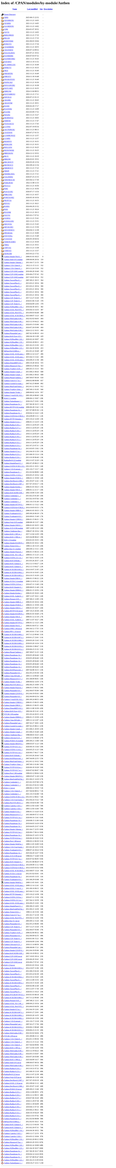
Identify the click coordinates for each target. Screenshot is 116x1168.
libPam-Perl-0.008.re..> (12, 351)
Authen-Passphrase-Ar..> (13, 655)
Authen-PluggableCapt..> (13, 333)
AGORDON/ (9, 26)
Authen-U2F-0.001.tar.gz (13, 959)
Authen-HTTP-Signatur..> (13, 419)
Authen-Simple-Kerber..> (13, 487)
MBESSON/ (8, 153)
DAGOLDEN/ (9, 53)
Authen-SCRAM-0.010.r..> (14, 646)
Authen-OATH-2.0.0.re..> (13, 584)
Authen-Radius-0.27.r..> (12, 428)
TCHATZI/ (8, 239)
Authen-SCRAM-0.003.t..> (14, 968)
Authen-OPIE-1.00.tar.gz (13, 629)
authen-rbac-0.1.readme (12, 549)
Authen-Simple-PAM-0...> (13, 478)
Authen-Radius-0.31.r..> (12, 440)
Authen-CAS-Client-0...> (13, 265)
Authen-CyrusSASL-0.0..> (13, 395)
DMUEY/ (7, 76)
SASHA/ (7, 218)
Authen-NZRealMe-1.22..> (14, 345)
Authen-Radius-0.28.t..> (12, 1101)
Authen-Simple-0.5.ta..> (12, 1009)
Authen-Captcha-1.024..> (13, 809)
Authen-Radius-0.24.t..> (12, 1068)
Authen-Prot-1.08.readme (13, 773)
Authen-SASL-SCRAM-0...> (14, 316)
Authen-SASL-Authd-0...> (13, 596)
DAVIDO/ (8, 62)
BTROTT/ (8, 44)
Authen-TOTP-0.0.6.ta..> (13, 838)
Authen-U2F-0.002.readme (13, 274)
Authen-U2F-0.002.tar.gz (13, 962)
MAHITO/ (8, 141)
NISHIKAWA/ (9, 174)
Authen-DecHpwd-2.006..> (14, 481)
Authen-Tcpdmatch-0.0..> (13, 513)
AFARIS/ (7, 23)
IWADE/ (7, 115)
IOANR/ (7, 112)
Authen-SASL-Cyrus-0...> (13, 888)
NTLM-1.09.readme (11, 714)
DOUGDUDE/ (9, 85)
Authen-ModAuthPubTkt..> (14, 779)
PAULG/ (7, 186)
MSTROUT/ (8, 165)
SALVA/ (7, 215)
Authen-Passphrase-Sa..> (13, 448)
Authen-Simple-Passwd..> (13, 552)
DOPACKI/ (8, 82)
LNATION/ (8, 133)
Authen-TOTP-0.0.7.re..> (13, 770)
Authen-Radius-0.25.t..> (12, 1092)
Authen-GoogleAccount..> (13, 383)
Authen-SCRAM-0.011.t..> (14, 1030)
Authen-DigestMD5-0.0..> (13, 363)
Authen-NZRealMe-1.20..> (14, 339)
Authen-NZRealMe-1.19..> (14, 342)
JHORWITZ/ (8, 118)
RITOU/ (7, 203)
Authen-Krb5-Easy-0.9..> (13, 336)
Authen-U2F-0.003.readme (13, 277)
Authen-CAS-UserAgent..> (14, 800)
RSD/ (6, 209)
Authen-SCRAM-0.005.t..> (14, 983)
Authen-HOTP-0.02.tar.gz (13, 611)
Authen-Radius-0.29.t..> (12, 1104)
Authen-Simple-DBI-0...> (13, 578)
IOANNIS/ (8, 109)
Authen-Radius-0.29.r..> (12, 434)
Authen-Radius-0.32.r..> (12, 443)
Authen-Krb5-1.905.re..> (13, 534)
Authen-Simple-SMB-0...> (13, 510)
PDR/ (6, 189)
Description (48, 9)
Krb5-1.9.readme (10, 540)
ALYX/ (6, 32)
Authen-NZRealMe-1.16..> (14, 307)
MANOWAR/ (9, 150)
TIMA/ (6, 245)
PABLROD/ (8, 183)
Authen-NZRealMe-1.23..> (14, 348)
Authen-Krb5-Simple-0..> (13, 587)
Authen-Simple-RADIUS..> (14, 543)
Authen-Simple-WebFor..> (13, 844)
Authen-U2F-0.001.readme (13, 271)
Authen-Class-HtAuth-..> (13, 676)
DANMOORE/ (9, 59)
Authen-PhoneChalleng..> (13, 378)
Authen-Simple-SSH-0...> (13, 525)
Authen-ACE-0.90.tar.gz (13, 856)
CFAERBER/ (9, 47)
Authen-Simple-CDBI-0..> (13, 519)
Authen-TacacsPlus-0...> (13, 280)
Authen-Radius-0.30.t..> (12, 1107)
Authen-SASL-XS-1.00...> (13, 555)
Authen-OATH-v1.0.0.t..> (13, 750)
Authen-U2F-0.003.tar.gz (13, 956)
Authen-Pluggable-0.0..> (13, 673)
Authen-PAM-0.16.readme (13, 741)
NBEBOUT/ (8, 168)
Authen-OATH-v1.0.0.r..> (13, 475)
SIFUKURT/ (8, 227)
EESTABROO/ (9, 94)
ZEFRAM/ (8, 254)
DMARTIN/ (8, 73)
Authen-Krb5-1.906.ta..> (13, 1060)
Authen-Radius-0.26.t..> (12, 1095)
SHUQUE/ (8, 224)
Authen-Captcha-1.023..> (13, 806)
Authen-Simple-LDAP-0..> (14, 693)
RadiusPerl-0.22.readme (12, 460)
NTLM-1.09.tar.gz (10, 1036)
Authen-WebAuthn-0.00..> (13, 319)
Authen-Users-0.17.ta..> (12, 915)
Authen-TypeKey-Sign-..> (13, 389)
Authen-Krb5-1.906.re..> (13, 537)
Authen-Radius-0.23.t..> (12, 1071)
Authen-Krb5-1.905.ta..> (13, 1048)
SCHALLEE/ (9, 221)
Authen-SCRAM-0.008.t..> (14, 1018)
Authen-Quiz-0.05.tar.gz (12, 1077)
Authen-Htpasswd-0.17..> (13, 679)
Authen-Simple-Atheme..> (13, 262)
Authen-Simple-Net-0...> (13, 257)
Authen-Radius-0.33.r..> (12, 445)
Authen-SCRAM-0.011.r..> (14, 649)
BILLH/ (7, 38)
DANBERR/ (8, 56)
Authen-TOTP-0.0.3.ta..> (13, 832)
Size (41, 9)
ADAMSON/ (9, 20)
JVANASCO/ (9, 124)
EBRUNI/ (7, 91)
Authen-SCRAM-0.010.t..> (14, 1027)
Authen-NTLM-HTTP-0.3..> (14, 995)
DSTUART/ (8, 88)
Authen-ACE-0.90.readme (13, 528)
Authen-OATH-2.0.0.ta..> (13, 897)
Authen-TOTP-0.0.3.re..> (13, 753)
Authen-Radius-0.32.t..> (12, 1113)
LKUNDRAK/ (9, 130)
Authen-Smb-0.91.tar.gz (12, 1063)
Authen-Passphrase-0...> (13, 472)
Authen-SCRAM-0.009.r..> (14, 643)
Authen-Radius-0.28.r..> (12, 431)
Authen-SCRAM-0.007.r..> (14, 637)
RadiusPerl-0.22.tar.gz (12, 1074)
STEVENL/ (8, 236)
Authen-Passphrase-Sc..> (13, 404)
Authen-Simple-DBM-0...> (13, 590)
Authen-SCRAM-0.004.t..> (14, 977)
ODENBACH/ (9, 180)
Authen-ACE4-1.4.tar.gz (13, 874)
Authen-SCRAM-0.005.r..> (14, 575)
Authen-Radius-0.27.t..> (12, 1098)
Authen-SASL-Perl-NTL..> (14, 310)
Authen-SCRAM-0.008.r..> (14, 640)
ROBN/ (7, 206)
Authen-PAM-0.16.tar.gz (13, 1089)
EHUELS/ (8, 97)
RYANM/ (7, 212)
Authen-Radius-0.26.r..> (12, 425)
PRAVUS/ (8, 200)
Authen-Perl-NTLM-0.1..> (13, 685)
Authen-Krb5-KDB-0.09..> (14, 493)
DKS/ (6, 71)
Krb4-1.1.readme (10, 398)
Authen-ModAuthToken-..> (14, 386)
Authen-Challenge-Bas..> (13, 531)
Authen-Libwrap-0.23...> (13, 738)
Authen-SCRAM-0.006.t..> (14, 998)
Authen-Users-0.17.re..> (12, 381)
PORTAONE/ (9, 197)
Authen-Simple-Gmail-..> (13, 372)
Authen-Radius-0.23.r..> (12, 454)
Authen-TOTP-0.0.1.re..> (13, 747)
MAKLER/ (8, 144)
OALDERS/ (8, 177)
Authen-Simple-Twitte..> (13, 392)
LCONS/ (7, 127)
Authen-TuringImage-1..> (13, 401)
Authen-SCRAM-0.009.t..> (14, 1015)
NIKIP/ (6, 171)
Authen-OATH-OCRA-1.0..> (14, 466)
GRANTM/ (8, 103)
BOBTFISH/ (8, 41)
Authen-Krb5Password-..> (13, 670)
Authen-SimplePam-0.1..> (13, 463)
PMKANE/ (8, 195)
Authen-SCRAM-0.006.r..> (14, 634)
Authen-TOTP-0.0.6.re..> (13, 767)
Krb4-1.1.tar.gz (9, 788)
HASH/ (7, 106)
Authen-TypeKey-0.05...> (13, 369)
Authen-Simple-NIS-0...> (13, 490)
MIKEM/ (7, 159)
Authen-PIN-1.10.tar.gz (12, 631)
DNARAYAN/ (9, 79)
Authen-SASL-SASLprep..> (14, 354)
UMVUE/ (7, 248)
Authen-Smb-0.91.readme (13, 259)
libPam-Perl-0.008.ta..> (12, 1122)
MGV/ (6, 156)
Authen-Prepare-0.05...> (12, 599)
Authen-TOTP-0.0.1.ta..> (13, 817)
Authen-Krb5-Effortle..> (13, 561)
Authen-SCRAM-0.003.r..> (14, 569)
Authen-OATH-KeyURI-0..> (14, 416)
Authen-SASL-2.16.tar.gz (13, 1083)
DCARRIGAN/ (10, 65)
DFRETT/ (7, 68)
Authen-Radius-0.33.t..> (12, 1116)
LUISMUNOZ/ (9, 135)
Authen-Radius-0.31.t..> (12, 1110)
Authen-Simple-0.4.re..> (12, 422)
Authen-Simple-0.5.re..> (12, 451)
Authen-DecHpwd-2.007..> (14, 484)
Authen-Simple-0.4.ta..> (12, 812)
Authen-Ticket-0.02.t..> (12, 912)
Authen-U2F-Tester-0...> (13, 298)
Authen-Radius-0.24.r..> (12, 457)
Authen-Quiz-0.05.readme (13, 522)
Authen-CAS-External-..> (13, 469)
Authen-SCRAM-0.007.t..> (14, 1012)
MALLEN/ (8, 147)
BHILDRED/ (9, 35)
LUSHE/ (7, 138)
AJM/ (6, 29)
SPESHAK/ (8, 233)
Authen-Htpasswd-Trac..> (13, 366)
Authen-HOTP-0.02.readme (14, 407)
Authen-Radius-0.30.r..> (12, 437)
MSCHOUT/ (8, 162)
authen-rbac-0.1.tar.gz (11, 921)
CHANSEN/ (8, 50)
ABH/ (6, 17)
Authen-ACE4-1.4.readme (13, 581)
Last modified (32, 9)
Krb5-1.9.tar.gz (9, 965)
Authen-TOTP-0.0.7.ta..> (13, 859)
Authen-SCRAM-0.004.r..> (14, 572)
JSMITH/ (7, 121)
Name (14, 9)
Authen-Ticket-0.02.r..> (12, 546)
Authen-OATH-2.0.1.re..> (13, 558)
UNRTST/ (8, 251)
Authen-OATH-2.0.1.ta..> (13, 900)
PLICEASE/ (8, 192)
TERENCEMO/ (10, 242)
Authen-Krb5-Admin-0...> (13, 564)
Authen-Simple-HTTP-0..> (13, 505)
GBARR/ (7, 100)
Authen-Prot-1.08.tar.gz (12, 841)
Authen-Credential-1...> (12, 496)
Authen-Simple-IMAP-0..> (13, 744)
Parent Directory (10, 14)
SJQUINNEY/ (9, 230)
